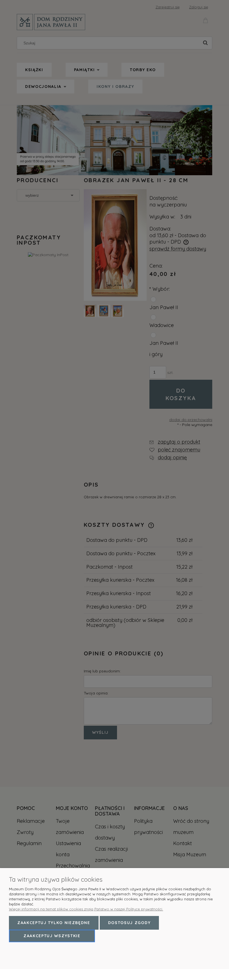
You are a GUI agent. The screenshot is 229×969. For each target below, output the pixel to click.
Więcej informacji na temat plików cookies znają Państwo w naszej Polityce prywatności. (86, 909)
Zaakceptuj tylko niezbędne (53, 922)
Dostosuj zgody (129, 922)
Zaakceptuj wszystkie (51, 935)
